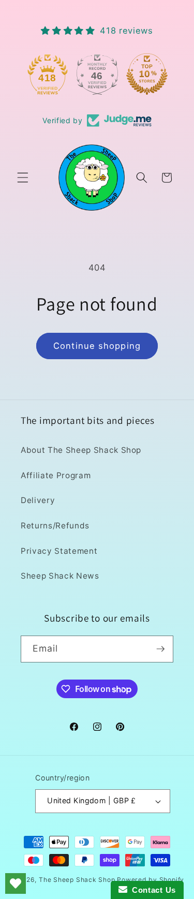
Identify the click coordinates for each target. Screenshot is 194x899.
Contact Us (151, 890)
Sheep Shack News (60, 576)
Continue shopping (97, 346)
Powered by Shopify (150, 879)
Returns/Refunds (55, 525)
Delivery (38, 500)
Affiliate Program (56, 475)
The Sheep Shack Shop (77, 879)
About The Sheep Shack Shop (81, 450)
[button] (22, 177)
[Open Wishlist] (15, 883)
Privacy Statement (59, 551)
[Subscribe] (160, 649)
